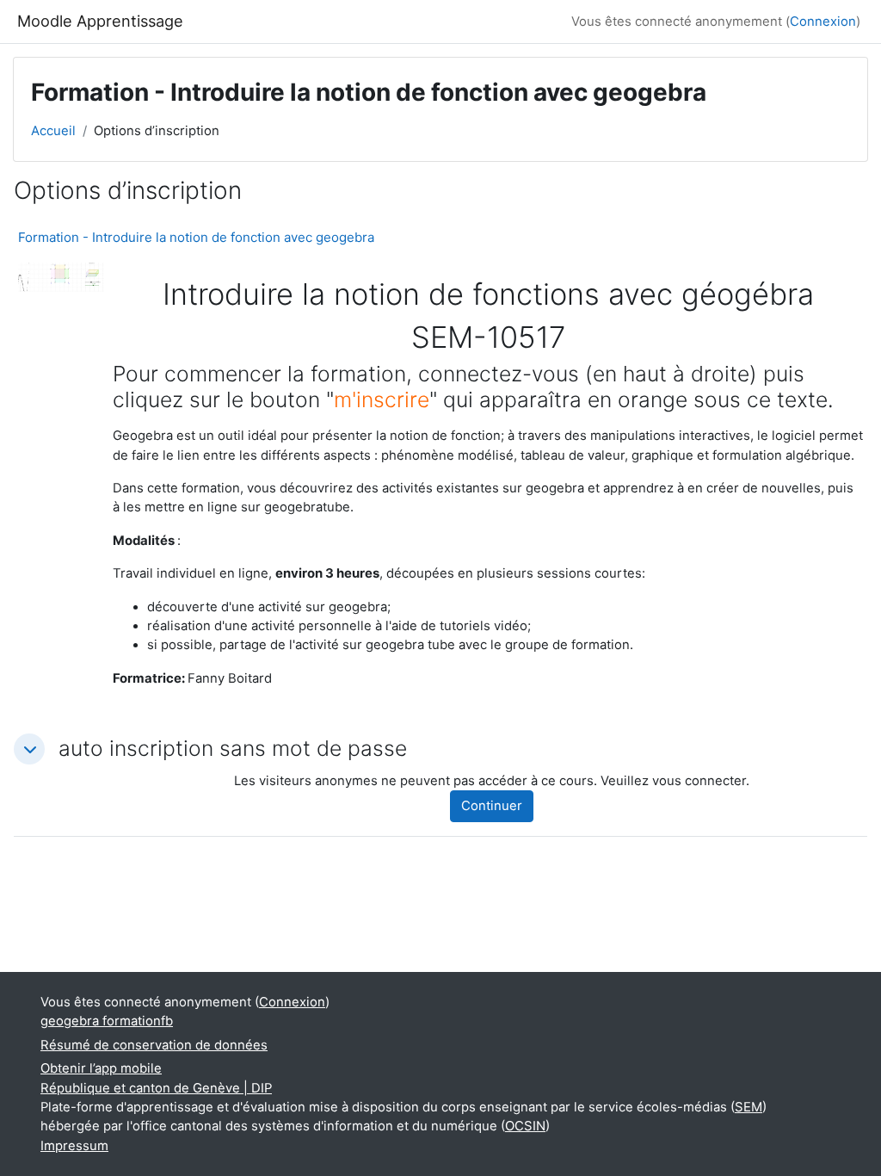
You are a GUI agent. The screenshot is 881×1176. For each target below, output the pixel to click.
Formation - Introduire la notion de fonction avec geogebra (196, 237)
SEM (748, 1107)
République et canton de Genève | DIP (156, 1088)
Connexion (823, 21)
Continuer (491, 806)
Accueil (53, 131)
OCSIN (525, 1126)
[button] (29, 748)
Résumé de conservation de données (154, 1045)
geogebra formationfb (106, 1021)
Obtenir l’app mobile (101, 1068)
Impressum (74, 1146)
